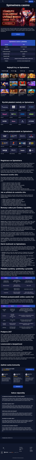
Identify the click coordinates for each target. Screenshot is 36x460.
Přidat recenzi (30, 369)
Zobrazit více (18, 386)
